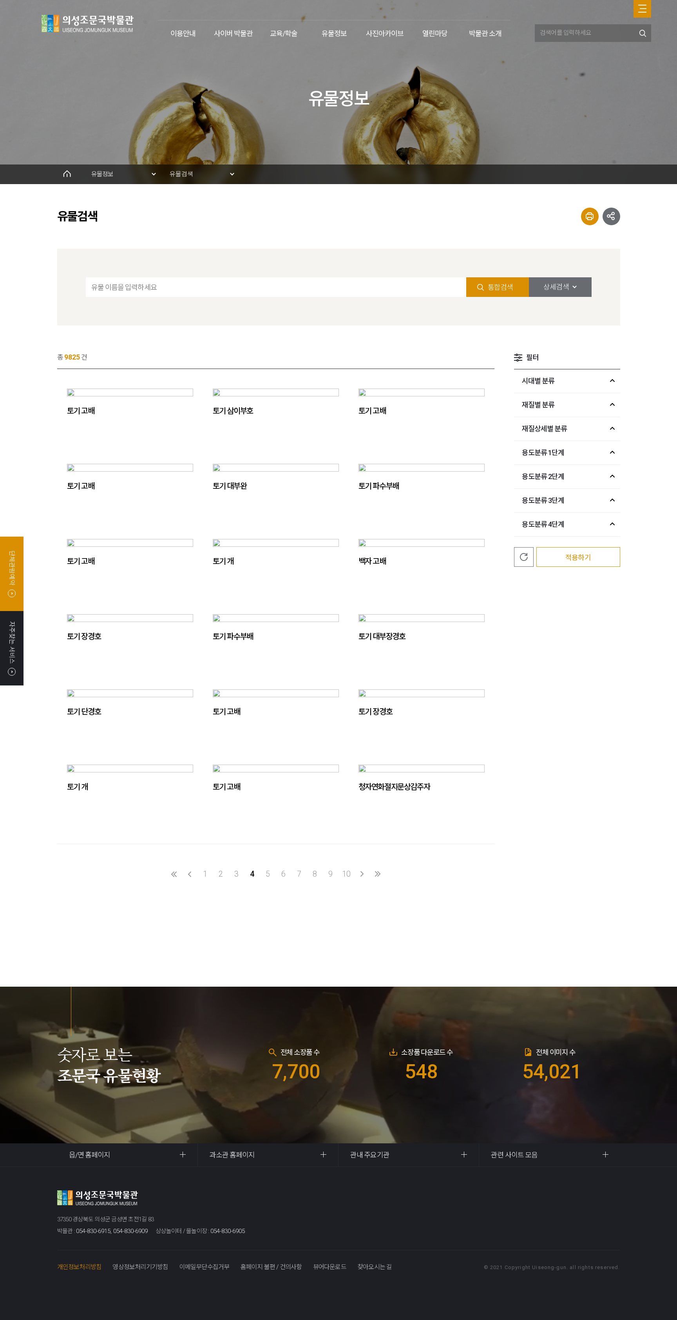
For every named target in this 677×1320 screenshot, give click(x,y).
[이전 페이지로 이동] (189, 874)
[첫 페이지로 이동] (174, 874)
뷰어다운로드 (329, 1267)
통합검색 (500, 287)
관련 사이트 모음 (514, 1155)
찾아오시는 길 (374, 1267)
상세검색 (555, 287)
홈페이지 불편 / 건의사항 (271, 1267)
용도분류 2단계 (543, 476)
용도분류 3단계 (543, 500)
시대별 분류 (538, 381)
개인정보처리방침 (79, 1267)
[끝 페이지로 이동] (378, 874)
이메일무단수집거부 (204, 1267)
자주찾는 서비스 (12, 642)
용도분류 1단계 (543, 452)
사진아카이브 (385, 33)
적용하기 (577, 557)
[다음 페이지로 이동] (362, 874)
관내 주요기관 (369, 1155)
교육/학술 (283, 33)
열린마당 (434, 33)
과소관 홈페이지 (232, 1155)
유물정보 (334, 33)
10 (346, 874)
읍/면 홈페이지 (89, 1155)
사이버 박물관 (233, 33)
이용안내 (182, 33)
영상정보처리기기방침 (140, 1267)
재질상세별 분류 (544, 429)
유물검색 (181, 174)
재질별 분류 (538, 405)
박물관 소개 (485, 33)
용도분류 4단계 (543, 524)
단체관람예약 (12, 568)
